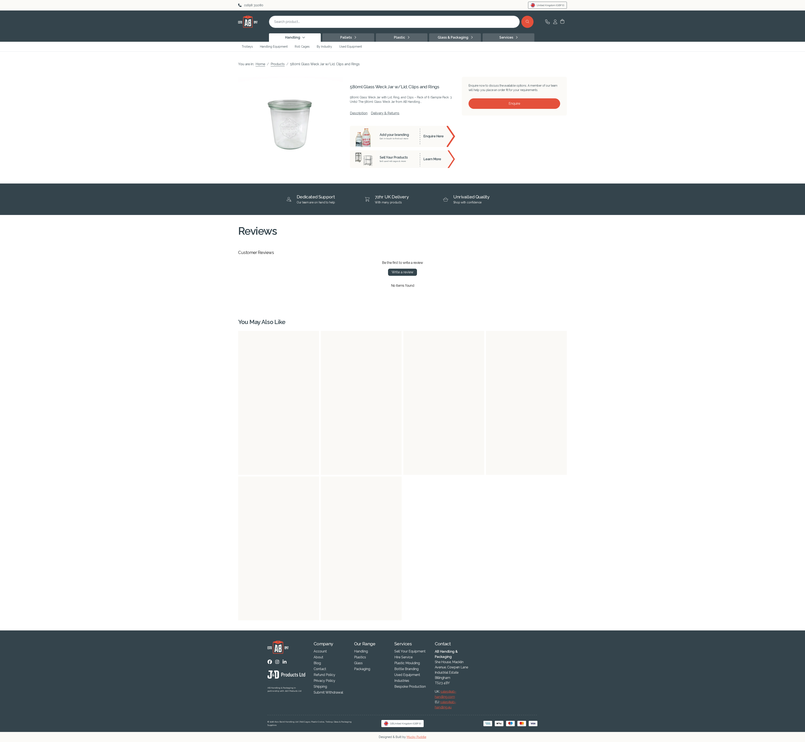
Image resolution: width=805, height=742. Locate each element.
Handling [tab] (293, 37)
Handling (361, 651)
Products (278, 64)
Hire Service (403, 657)
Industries (401, 680)
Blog (317, 663)
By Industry (324, 46)
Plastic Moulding (407, 663)
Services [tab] (506, 37)
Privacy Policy (324, 680)
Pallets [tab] (346, 37)
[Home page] (247, 27)
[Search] (527, 22)
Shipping (320, 686)
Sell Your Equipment (410, 651)
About (318, 657)
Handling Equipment (274, 46)
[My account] (555, 21)
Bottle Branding (406, 669)
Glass (358, 663)
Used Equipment (350, 46)
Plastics (360, 657)
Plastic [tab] (400, 37)
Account (320, 651)
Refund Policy (324, 675)
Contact (320, 669)
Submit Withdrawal (328, 692)
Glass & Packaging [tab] (453, 37)
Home (260, 64)
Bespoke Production (410, 686)
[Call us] (547, 21)
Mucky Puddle (416, 737)
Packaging (362, 669)
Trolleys (247, 46)
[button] (562, 22)
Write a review (402, 272)
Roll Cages (302, 46)
